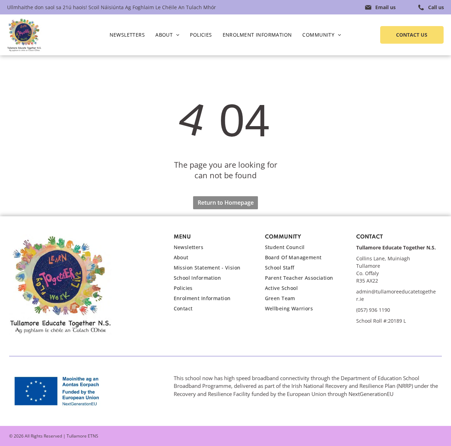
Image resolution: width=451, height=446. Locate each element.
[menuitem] (127, 35)
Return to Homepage (226, 202)
